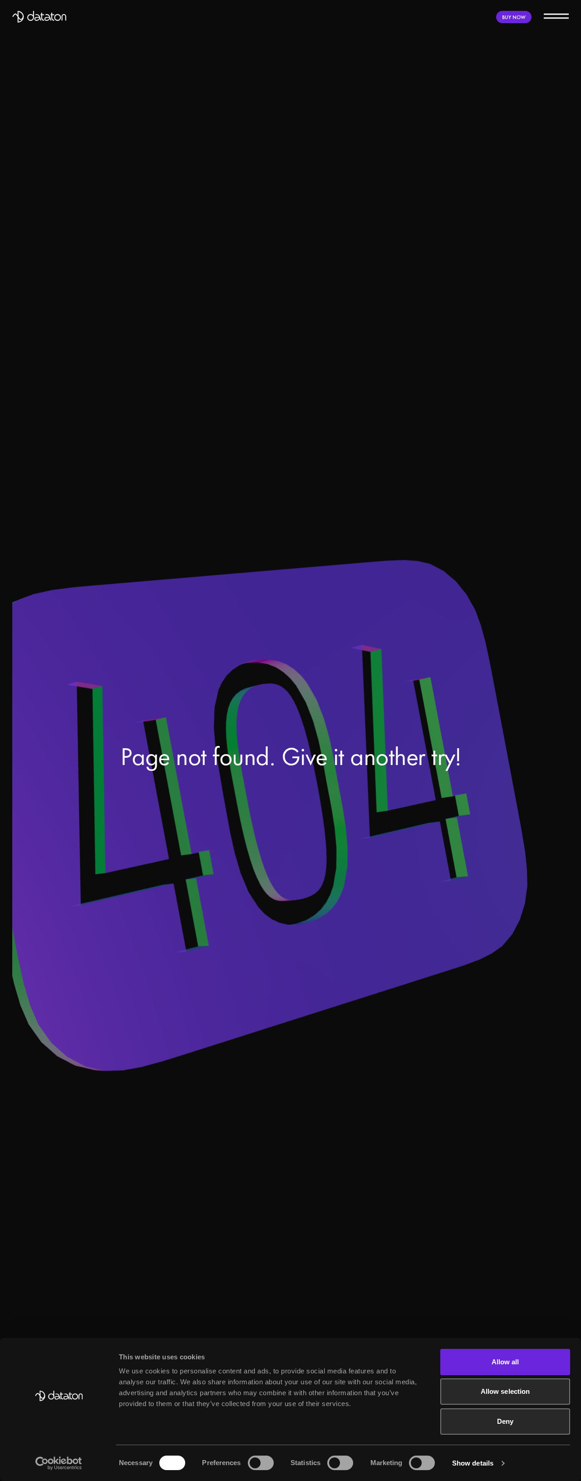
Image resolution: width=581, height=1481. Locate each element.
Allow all (505, 1362)
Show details (472, 1463)
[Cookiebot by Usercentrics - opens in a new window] (58, 1463)
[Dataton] (39, 17)
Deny (505, 1421)
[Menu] (556, 15)
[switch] (261, 1463)
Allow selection (505, 1391)
